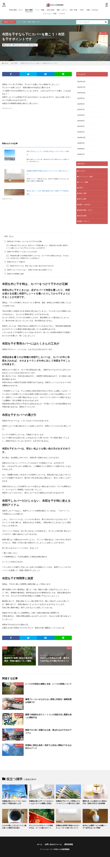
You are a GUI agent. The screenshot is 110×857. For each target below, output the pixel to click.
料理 (33, 22)
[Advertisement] (37, 125)
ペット (19, 22)
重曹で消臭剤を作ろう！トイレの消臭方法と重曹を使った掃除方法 (48, 716)
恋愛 (29, 22)
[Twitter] (28, 74)
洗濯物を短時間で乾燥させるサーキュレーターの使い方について (68, 826)
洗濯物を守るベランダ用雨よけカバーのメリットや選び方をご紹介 (68, 802)
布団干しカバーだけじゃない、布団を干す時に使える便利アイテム (28, 270)
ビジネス (62, 13)
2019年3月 (81, 126)
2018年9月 (81, 143)
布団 (30, 45)
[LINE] (63, 74)
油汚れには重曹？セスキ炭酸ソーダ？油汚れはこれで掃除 (95, 826)
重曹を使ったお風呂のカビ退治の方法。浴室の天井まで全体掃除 (95, 802)
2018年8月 (81, 149)
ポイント (25, 45)
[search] (106, 22)
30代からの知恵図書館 (62, 849)
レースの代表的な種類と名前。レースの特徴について (48, 684)
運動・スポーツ (62, 10)
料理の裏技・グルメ (16, 10)
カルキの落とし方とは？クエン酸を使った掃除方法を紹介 (14, 826)
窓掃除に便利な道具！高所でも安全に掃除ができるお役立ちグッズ (48, 746)
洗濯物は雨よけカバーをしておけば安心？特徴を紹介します (14, 802)
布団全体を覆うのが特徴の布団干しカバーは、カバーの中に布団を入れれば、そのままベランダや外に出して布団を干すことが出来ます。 (37, 257)
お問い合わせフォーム (53, 844)
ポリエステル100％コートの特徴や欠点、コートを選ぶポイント (41, 826)
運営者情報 (68, 844)
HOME (6, 63)
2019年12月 (81, 81)
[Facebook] (11, 74)
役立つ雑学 (29, 10)
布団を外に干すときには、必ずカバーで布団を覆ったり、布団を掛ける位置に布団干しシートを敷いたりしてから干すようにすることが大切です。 (37, 246)
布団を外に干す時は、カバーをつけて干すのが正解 (23, 241)
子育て (82, 10)
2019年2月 (81, 132)
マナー (38, 22)
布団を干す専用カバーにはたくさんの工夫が (21, 251)
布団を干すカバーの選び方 (15, 262)
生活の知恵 (50, 10)
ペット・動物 (39, 10)
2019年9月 (81, 98)
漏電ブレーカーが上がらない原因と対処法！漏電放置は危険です (48, 700)
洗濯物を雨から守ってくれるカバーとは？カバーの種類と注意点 (41, 802)
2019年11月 (81, 87)
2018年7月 (81, 154)
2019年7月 (81, 109)
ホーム (39, 844)
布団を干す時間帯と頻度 (14, 274)
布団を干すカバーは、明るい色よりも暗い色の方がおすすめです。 (31, 266)
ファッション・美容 (50, 13)
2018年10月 (81, 137)
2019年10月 (81, 93)
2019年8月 (81, 104)
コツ (21, 45)
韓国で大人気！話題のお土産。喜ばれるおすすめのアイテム (48, 731)
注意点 (34, 45)
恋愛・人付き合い (93, 10)
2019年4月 (81, 121)
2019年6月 (81, 115)
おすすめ (16, 45)
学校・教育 (73, 10)
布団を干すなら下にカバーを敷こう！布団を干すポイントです (39, 63)
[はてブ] (45, 74)
